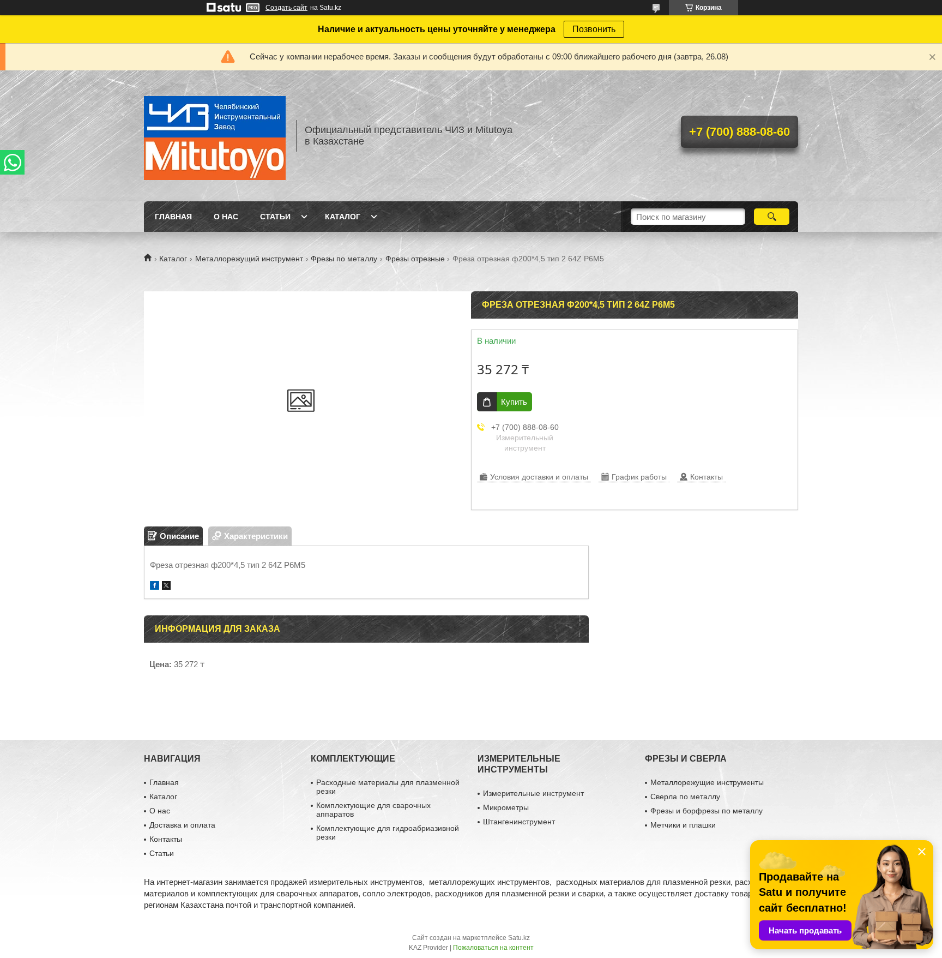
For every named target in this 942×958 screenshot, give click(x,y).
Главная (173, 216)
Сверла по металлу (685, 796)
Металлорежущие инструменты (707, 782)
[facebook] (154, 586)
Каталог (342, 216)
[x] (166, 586)
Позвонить (593, 29)
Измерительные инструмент (533, 793)
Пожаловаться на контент (493, 947)
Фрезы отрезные (415, 258)
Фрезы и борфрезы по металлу (706, 810)
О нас (226, 216)
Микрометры (506, 807)
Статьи (275, 216)
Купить (514, 401)
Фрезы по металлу (344, 258)
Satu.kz (519, 938)
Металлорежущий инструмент (249, 258)
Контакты (165, 839)
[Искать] (771, 216)
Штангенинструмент (519, 821)
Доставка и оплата (182, 825)
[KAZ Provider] (215, 136)
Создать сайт (286, 7)
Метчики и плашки (683, 825)
